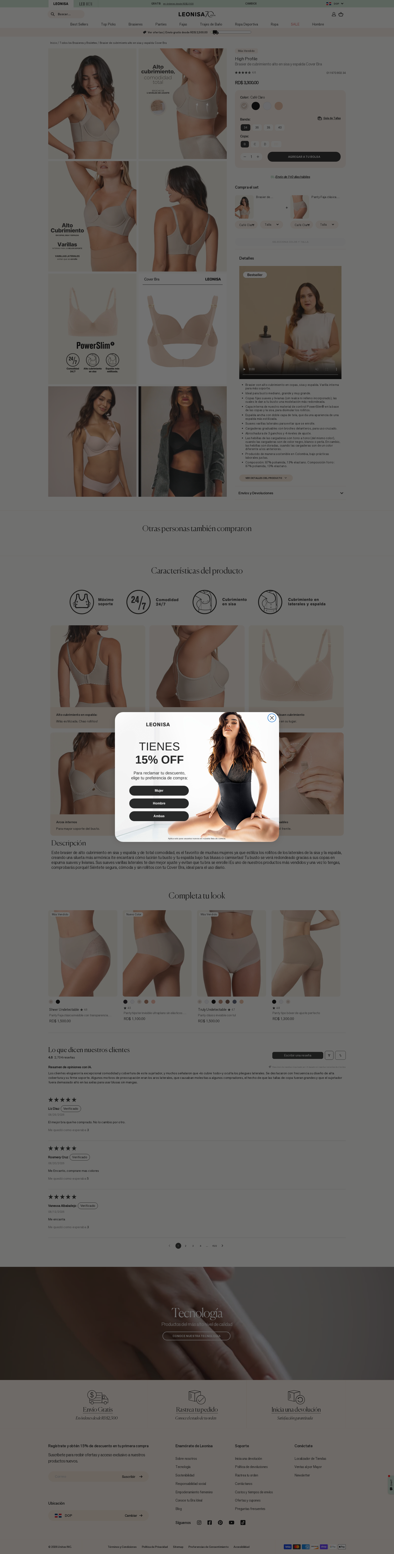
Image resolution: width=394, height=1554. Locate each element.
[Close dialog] (272, 718)
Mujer (159, 790)
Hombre (159, 803)
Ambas (159, 816)
